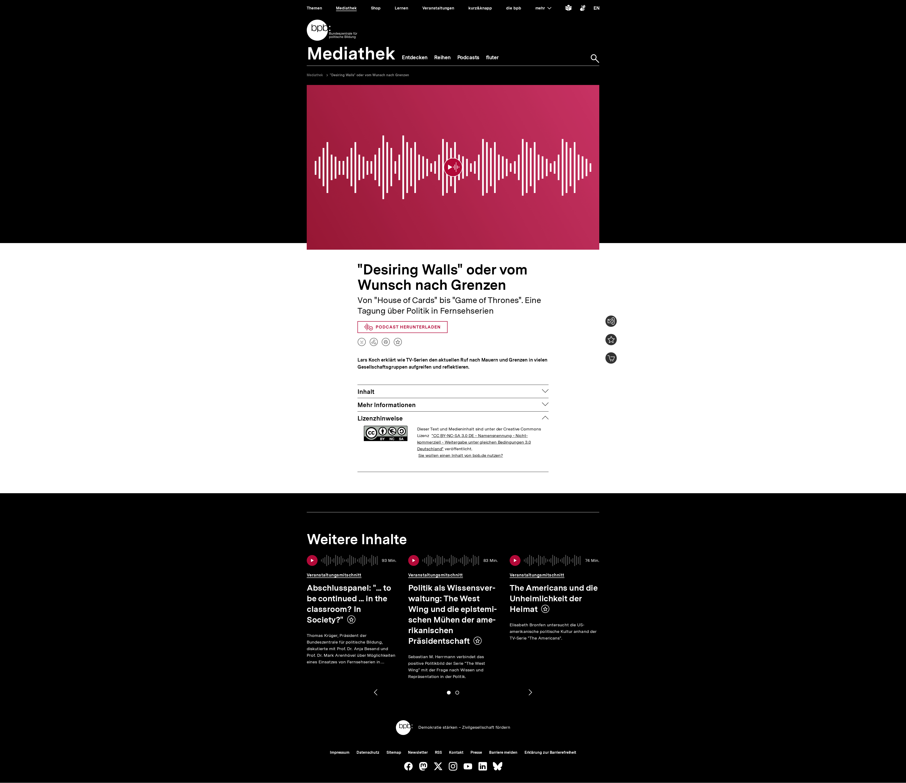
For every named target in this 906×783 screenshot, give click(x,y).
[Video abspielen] (453, 167)
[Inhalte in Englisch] (596, 8)
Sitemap (393, 752)
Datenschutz (368, 752)
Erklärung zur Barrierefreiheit (550, 752)
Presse (476, 752)
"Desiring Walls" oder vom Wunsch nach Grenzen (369, 75)
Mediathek (315, 75)
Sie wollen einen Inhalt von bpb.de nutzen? (460, 455)
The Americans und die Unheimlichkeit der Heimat (554, 598)
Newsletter (418, 752)
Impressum (339, 752)
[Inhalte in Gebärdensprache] (583, 8)
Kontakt (456, 752)
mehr (543, 8)
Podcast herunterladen (408, 326)
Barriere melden (503, 752)
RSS (438, 752)
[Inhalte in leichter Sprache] (568, 8)
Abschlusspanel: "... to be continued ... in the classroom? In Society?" (349, 604)
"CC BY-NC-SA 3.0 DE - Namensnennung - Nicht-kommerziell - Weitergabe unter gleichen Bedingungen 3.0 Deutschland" (474, 442)
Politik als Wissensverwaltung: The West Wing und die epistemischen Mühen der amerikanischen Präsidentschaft (452, 614)
